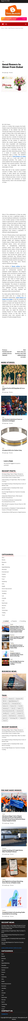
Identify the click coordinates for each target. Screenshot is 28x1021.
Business (4, 562)
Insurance (4, 591)
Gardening (4, 581)
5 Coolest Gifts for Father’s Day (12, 450)
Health (3, 586)
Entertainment (5, 572)
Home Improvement (7, 588)
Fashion (4, 574)
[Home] (3, 24)
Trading (3, 612)
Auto (3, 557)
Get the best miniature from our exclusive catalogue (12, 420)
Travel (3, 615)
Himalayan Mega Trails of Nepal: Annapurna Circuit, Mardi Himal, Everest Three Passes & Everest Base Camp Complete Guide (13, 475)
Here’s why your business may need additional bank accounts (20, 353)
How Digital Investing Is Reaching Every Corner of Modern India (17, 646)
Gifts (3, 61)
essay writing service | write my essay (11, 948)
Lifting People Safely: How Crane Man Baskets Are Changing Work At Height (13, 683)
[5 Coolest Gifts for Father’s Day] (14, 436)
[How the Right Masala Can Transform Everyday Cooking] (5, 662)
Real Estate (4, 603)
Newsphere (21, 1017)
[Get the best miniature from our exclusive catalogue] (14, 405)
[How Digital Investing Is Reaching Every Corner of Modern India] (5, 646)
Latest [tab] (6, 621)
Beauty (3, 560)
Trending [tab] (23, 621)
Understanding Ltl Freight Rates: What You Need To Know (17, 638)
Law (3, 596)
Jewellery (4, 593)
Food (3, 579)
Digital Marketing (6, 567)
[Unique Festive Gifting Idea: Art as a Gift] (14, 374)
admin (11, 72)
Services (4, 605)
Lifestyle (4, 598)
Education (4, 569)
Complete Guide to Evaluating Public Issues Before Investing (16, 655)
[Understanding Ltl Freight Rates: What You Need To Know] (5, 637)
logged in (12, 463)
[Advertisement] (14, 45)
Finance (4, 576)
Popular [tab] (14, 621)
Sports (3, 608)
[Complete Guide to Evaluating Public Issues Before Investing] (5, 654)
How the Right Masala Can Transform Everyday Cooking (17, 663)
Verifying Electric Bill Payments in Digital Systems (14, 512)
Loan (3, 600)
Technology (5, 610)
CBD (3, 564)
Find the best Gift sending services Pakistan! (7, 352)
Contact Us (4, 1014)
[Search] (26, 24)
